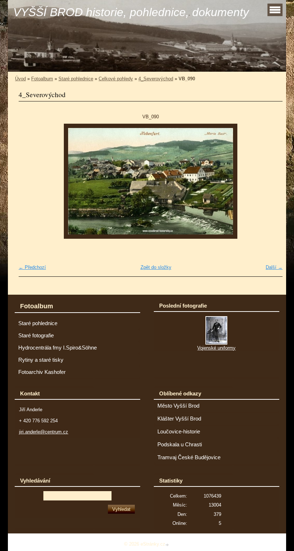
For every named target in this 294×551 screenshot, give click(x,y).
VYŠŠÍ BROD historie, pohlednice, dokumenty (131, 12)
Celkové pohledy (116, 78)
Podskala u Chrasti (179, 444)
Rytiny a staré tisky (40, 360)
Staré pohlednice (75, 78)
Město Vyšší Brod (178, 406)
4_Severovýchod (155, 78)
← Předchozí (32, 267)
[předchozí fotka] (30, 181)
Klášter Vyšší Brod (179, 419)
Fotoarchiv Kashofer (42, 372)
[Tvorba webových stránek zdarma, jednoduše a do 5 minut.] (167, 544)
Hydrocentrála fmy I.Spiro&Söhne (57, 348)
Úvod (20, 78)
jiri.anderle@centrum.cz (43, 431)
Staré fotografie (36, 335)
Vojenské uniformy (216, 348)
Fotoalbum (42, 78)
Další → (274, 267)
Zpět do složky (156, 267)
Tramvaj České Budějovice (188, 457)
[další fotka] (271, 181)
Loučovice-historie (178, 431)
